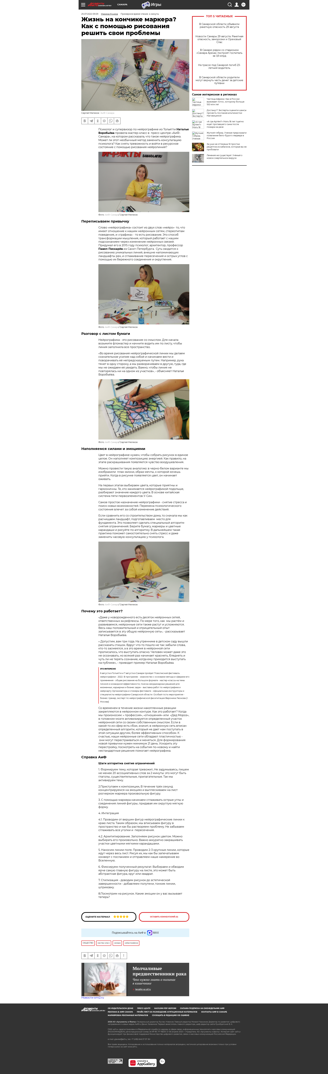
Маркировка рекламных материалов (128, 1015)
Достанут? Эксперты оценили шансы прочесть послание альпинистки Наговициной (226, 113)
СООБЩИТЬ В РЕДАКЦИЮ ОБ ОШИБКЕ (170, 1015)
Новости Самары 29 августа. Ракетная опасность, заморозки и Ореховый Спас (219, 39)
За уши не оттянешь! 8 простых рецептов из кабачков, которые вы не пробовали (227, 147)
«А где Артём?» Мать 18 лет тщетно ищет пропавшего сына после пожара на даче (225, 124)
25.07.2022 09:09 (89, 14)
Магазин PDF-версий (165, 1008)
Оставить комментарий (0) (164, 917)
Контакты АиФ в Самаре (214, 1012)
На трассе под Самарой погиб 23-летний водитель (219, 66)
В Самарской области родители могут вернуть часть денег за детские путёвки (219, 80)
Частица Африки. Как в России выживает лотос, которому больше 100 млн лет (225, 102)
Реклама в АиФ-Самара (120, 1012)
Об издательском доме (120, 1008)
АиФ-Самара (112, 214)
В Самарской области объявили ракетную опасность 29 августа (219, 26)
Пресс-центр (143, 1008)
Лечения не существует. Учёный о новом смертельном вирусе (224, 156)
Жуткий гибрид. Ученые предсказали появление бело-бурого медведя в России (227, 135)
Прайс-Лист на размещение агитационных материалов (167, 1012)
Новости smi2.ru (92, 997)
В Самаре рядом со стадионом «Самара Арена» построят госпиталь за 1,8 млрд (219, 53)
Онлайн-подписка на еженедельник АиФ (202, 1008)
